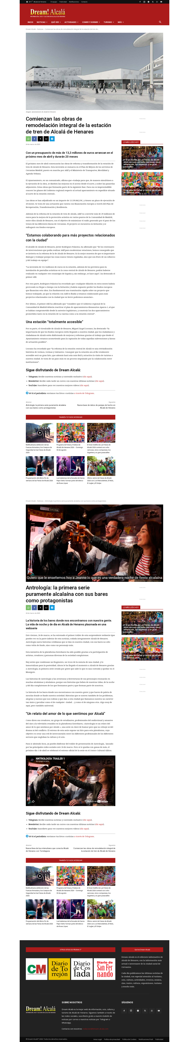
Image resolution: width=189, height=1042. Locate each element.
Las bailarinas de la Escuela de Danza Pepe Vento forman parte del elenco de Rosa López (70, 480)
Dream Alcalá (31, 29)
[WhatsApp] (157, 2)
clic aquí (87, 377)
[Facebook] (140, 2)
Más (120, 22)
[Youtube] (161, 2)
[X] (153, 2)
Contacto (84, 2)
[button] (160, 22)
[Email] (46, 138)
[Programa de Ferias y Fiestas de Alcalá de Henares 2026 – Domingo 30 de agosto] (71, 433)
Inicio (30, 22)
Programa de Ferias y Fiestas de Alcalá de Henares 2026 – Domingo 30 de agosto (70, 447)
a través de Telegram (84, 393)
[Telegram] (148, 2)
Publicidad (63, 2)
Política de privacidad (112, 1039)
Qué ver (55, 22)
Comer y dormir (90, 22)
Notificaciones (74, 2)
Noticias (41, 22)
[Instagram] (144, 2)
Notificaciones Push (146, 1039)
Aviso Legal (97, 1039)
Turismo (108, 22)
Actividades (70, 22)
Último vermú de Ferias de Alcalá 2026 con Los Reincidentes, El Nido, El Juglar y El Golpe (100, 480)
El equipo (54, 2)
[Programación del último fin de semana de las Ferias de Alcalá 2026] (40, 466)
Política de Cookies (129, 1039)
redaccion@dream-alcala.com (95, 1028)
